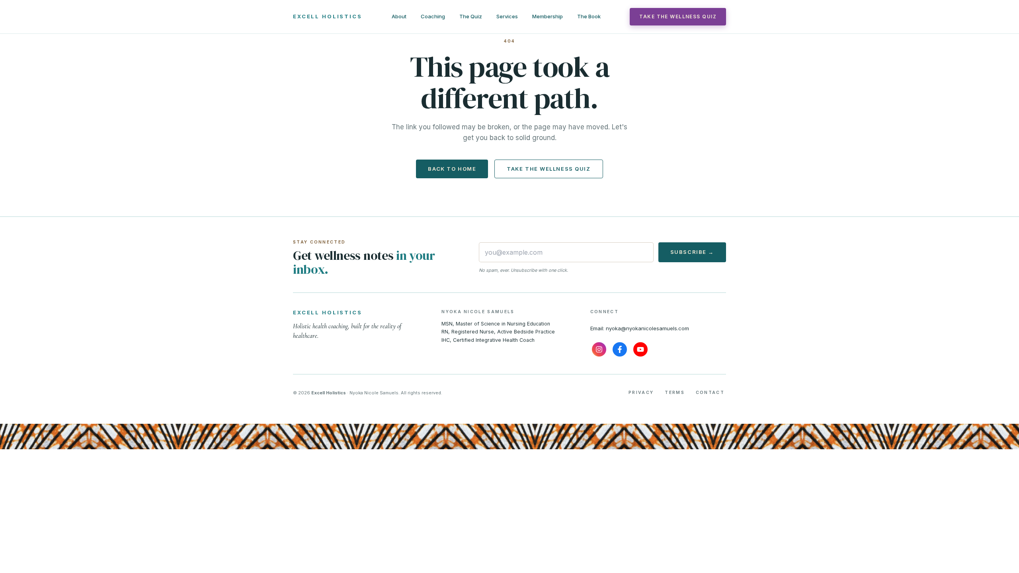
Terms (675, 392)
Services (507, 16)
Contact (710, 392)
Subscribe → (692, 252)
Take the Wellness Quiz (677, 16)
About (399, 16)
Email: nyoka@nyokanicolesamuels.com (639, 328)
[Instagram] (599, 349)
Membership (547, 16)
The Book (589, 16)
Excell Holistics (327, 16)
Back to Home (452, 169)
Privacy (641, 392)
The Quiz (470, 16)
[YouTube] (640, 349)
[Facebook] (620, 349)
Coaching (433, 16)
